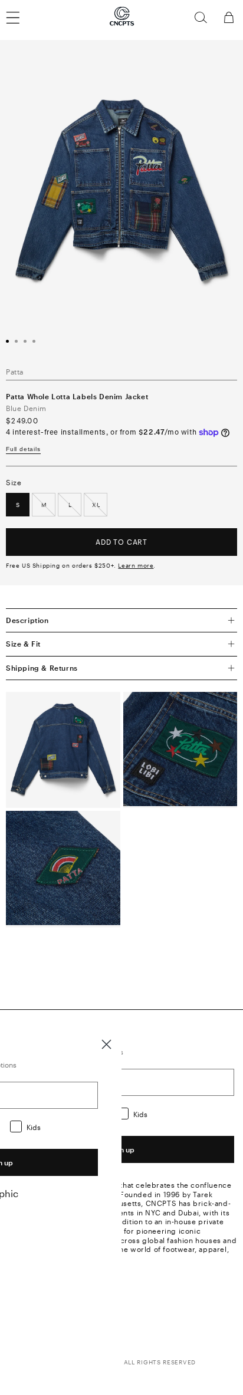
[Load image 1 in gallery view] (7, 341)
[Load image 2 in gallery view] (16, 341)
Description (27, 620)
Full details (23, 449)
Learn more (135, 565)
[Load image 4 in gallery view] (33, 341)
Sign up (121, 1149)
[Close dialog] (106, 1044)
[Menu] (20, 18)
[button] (200, 18)
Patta (15, 371)
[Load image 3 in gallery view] (25, 341)
